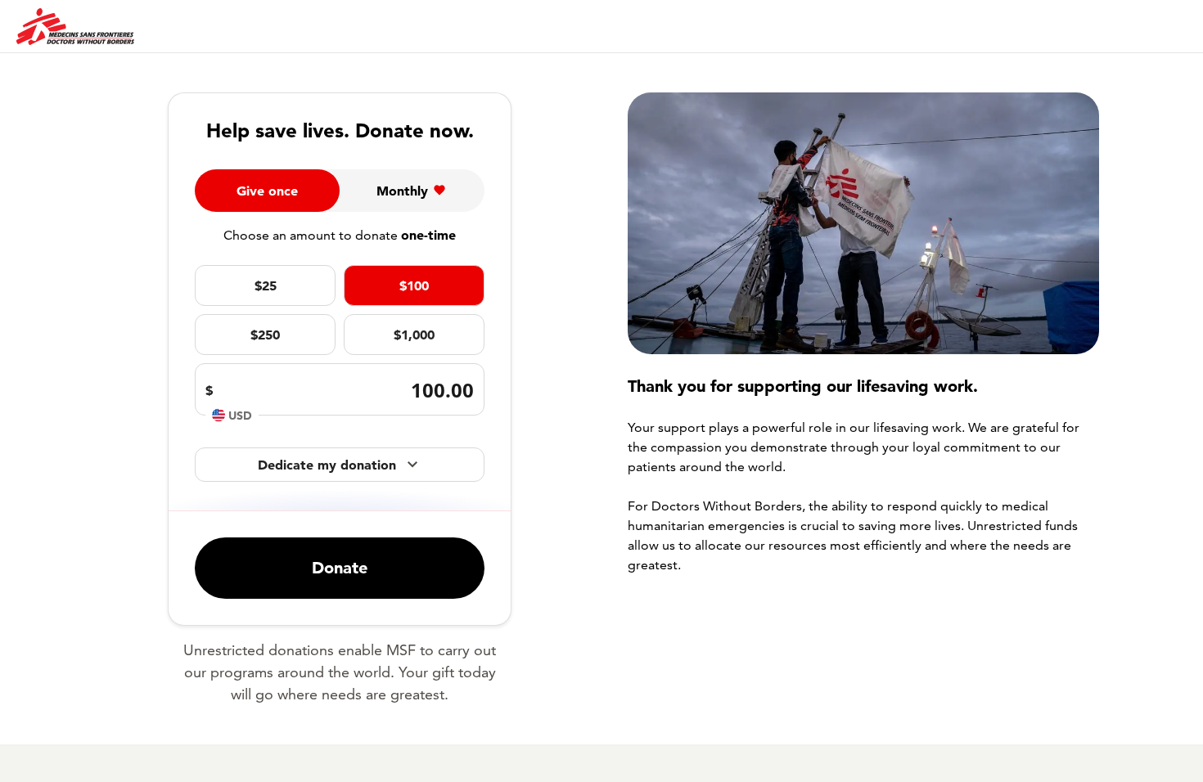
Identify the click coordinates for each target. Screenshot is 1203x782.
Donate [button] (339, 568)
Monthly (402, 190)
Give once (267, 190)
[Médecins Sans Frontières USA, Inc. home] (75, 26)
